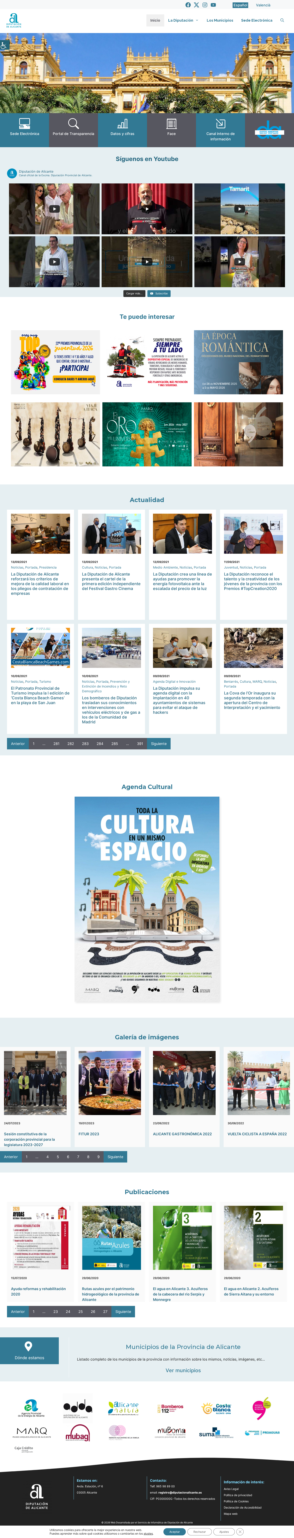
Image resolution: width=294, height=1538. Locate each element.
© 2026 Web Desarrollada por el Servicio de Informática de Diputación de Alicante (147, 1522)
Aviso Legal (231, 1489)
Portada (31, 567)
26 (93, 1312)
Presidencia (48, 567)
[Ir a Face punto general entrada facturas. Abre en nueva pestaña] (171, 130)
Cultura (87, 567)
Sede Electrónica (256, 20)
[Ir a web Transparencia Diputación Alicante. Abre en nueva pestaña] (73, 130)
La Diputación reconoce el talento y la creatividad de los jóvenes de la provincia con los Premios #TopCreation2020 (253, 581)
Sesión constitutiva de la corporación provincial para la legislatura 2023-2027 (29, 1139)
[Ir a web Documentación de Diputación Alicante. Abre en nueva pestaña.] (122, 130)
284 (100, 744)
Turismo (45, 681)
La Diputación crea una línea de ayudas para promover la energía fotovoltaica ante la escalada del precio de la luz (182, 581)
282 (70, 744)
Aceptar (174, 1531)
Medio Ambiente (165, 567)
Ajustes (224, 1531)
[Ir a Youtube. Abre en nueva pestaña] (213, 5)
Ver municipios (183, 1370)
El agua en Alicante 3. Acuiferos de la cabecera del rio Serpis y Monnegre (180, 1294)
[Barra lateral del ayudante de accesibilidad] (5, 45)
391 (140, 744)
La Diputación (180, 20)
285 (114, 744)
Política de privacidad (238, 1495)
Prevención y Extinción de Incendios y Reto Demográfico (106, 686)
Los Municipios (220, 20)
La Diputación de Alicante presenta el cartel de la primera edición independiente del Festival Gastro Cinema (111, 581)
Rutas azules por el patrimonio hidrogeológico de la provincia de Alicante (110, 1294)
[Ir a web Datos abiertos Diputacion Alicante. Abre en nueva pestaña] (269, 130)
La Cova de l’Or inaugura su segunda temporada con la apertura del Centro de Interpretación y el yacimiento (252, 700)
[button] (282, 20)
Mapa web (231, 1513)
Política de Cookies (236, 1501)
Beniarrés (231, 681)
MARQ (257, 681)
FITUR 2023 (89, 1134)
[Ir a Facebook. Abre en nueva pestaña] (188, 5)
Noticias (17, 567)
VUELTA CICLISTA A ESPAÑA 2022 (257, 1134)
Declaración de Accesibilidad (243, 1507)
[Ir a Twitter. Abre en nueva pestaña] (196, 5)
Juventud (231, 567)
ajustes (148, 1533)
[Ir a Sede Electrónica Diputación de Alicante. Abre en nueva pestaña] (24, 130)
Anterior (18, 744)
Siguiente (159, 744)
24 (68, 1312)
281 (56, 744)
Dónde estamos (29, 1357)
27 (105, 1312)
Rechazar (199, 1531)
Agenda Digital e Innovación (174, 681)
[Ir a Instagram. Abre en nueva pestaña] (205, 5)
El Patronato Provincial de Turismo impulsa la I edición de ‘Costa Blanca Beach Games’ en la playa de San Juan (40, 695)
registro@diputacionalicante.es (180, 1492)
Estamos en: (87, 1481)
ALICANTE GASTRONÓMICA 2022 (182, 1134)
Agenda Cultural (147, 787)
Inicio (155, 20)
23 (55, 1312)
